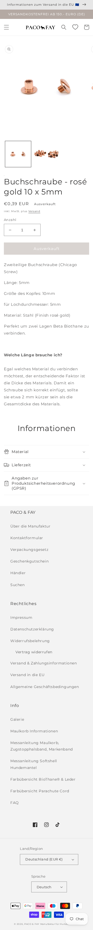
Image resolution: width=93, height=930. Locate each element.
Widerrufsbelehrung (30, 640)
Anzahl (10, 220)
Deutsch (44, 887)
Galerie (17, 719)
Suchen (17, 584)
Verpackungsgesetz (29, 549)
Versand (34, 211)
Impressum (21, 617)
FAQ (14, 802)
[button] (6, 27)
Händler (18, 573)
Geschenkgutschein (29, 561)
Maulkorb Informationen (34, 731)
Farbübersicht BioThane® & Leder (43, 779)
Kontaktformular (26, 538)
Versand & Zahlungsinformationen (43, 663)
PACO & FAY (31, 924)
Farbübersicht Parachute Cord (39, 791)
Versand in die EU (27, 674)
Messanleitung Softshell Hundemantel (33, 764)
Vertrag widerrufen (34, 652)
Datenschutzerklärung (32, 629)
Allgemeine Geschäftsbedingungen (44, 686)
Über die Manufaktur (30, 526)
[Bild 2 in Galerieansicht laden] (46, 154)
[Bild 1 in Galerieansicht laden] (18, 154)
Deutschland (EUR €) (44, 859)
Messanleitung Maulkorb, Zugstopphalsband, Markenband (41, 746)
